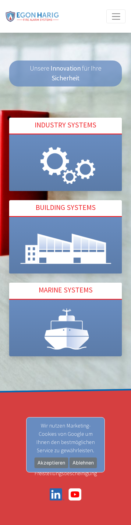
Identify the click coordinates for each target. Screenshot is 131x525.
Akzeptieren (51, 463)
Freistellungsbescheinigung (65, 473)
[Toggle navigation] (116, 16)
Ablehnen (83, 463)
